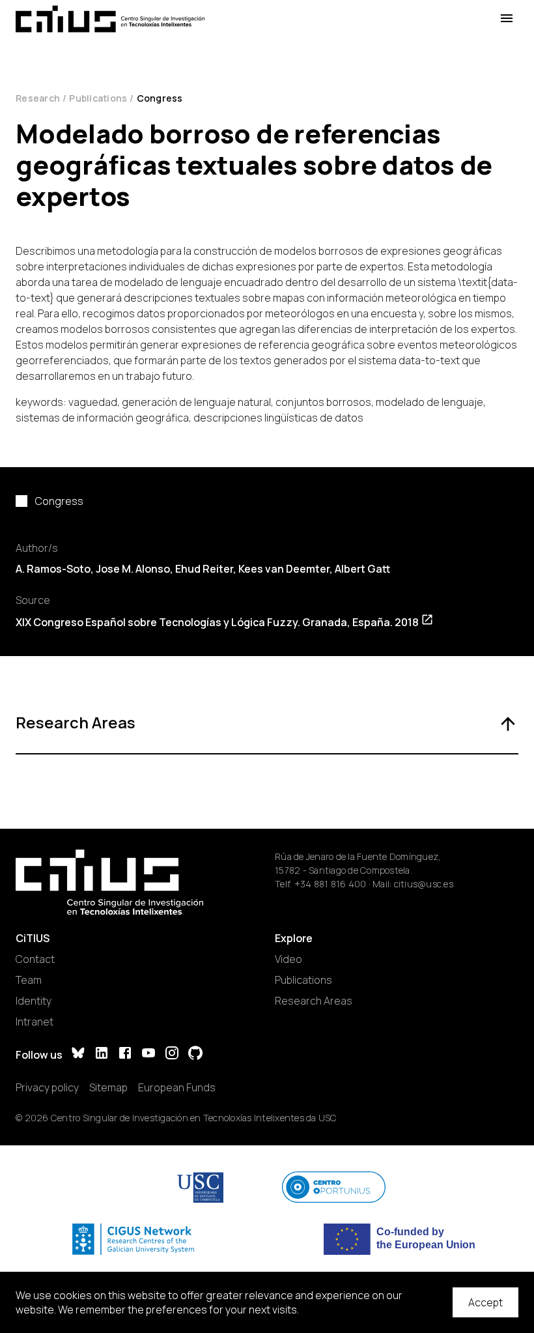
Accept (485, 1302)
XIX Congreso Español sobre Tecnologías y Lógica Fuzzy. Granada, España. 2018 (217, 622)
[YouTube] (148, 1054)
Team (29, 980)
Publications (98, 98)
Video (288, 959)
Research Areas (313, 1001)
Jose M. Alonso (133, 569)
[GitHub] (195, 1054)
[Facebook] (125, 1054)
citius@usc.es (423, 884)
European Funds (177, 1087)
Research (38, 98)
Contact (35, 959)
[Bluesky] (78, 1054)
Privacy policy (47, 1087)
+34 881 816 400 (330, 884)
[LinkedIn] (101, 1054)
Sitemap (108, 1087)
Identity (33, 1001)
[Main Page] (110, 19)
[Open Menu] (506, 18)
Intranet (34, 1021)
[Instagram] (172, 1054)
